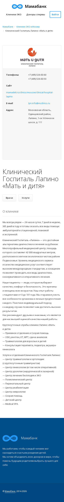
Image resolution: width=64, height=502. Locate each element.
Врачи (9, 197)
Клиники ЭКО (13, 14)
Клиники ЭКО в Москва (28, 26)
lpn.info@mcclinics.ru (39, 103)
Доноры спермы (35, 14)
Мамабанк (8, 26)
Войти (55, 14)
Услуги (26, 197)
